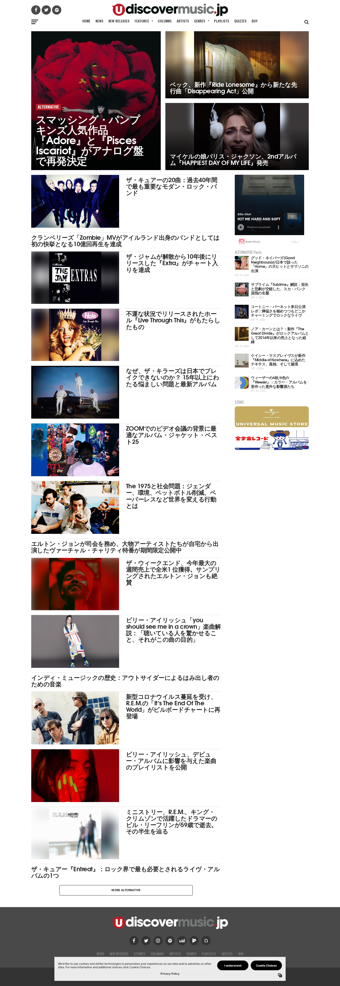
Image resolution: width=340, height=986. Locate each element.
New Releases (119, 20)
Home (86, 20)
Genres (199, 20)
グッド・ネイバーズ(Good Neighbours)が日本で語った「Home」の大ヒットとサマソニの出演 (280, 264)
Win (240, 953)
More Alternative (125, 890)
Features (142, 20)
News (99, 20)
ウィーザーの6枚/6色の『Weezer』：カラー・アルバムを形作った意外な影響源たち (279, 381)
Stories (139, 953)
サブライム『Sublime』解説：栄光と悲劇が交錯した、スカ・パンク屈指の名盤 (279, 288)
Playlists (221, 20)
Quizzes (240, 20)
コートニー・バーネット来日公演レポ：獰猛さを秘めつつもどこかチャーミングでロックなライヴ (278, 310)
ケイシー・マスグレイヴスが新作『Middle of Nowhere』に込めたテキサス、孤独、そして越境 (278, 359)
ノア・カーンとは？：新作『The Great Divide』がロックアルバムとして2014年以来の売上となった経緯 (280, 335)
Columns (165, 20)
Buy (255, 20)
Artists (183, 20)
